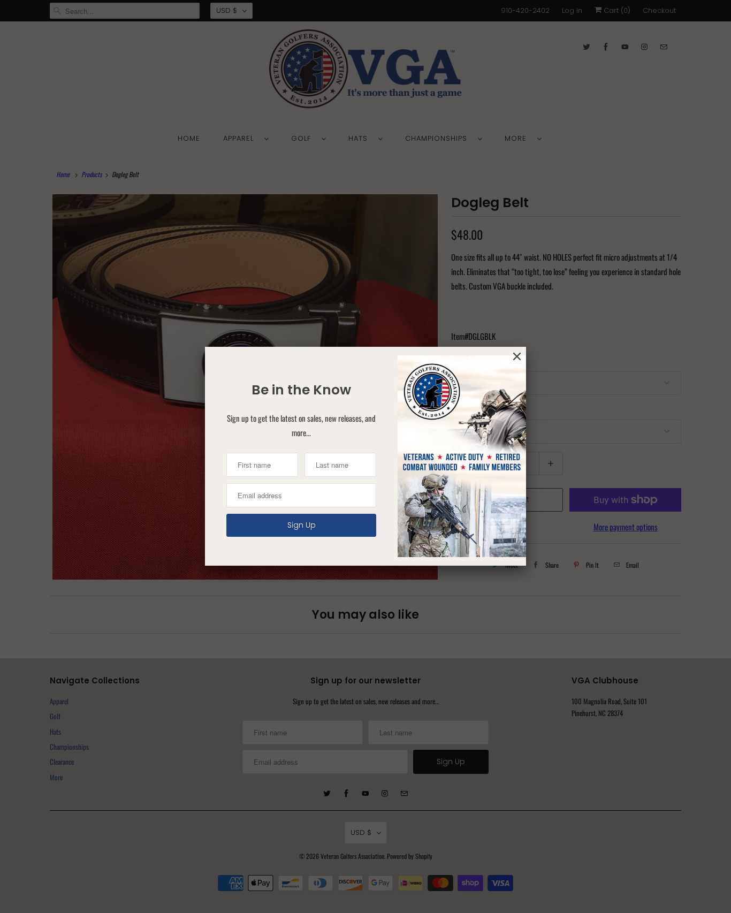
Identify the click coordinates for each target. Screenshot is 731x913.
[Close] (517, 356)
